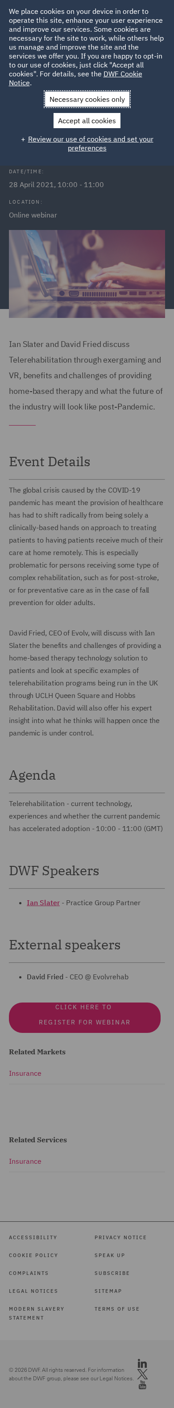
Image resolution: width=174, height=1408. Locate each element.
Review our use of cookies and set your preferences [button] (90, 143)
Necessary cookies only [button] (87, 99)
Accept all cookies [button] (87, 120)
